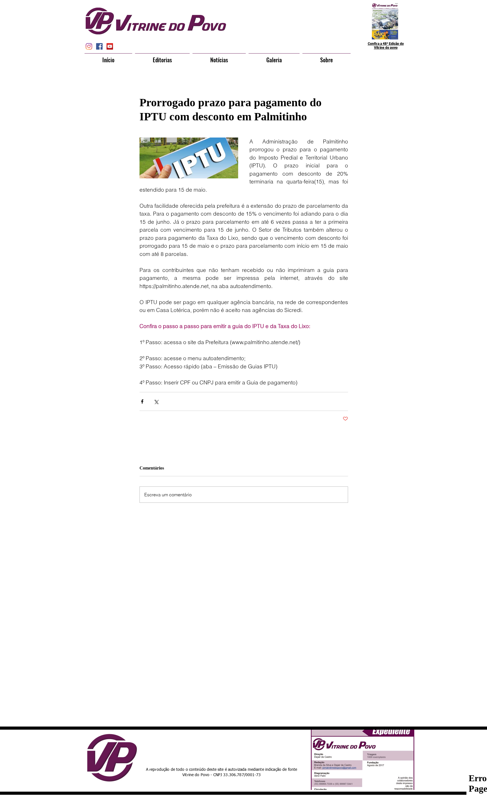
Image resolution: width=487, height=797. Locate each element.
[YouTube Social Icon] (110, 46)
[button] (162, 57)
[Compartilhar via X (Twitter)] (156, 401)
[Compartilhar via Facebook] (142, 401)
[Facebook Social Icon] (99, 46)
